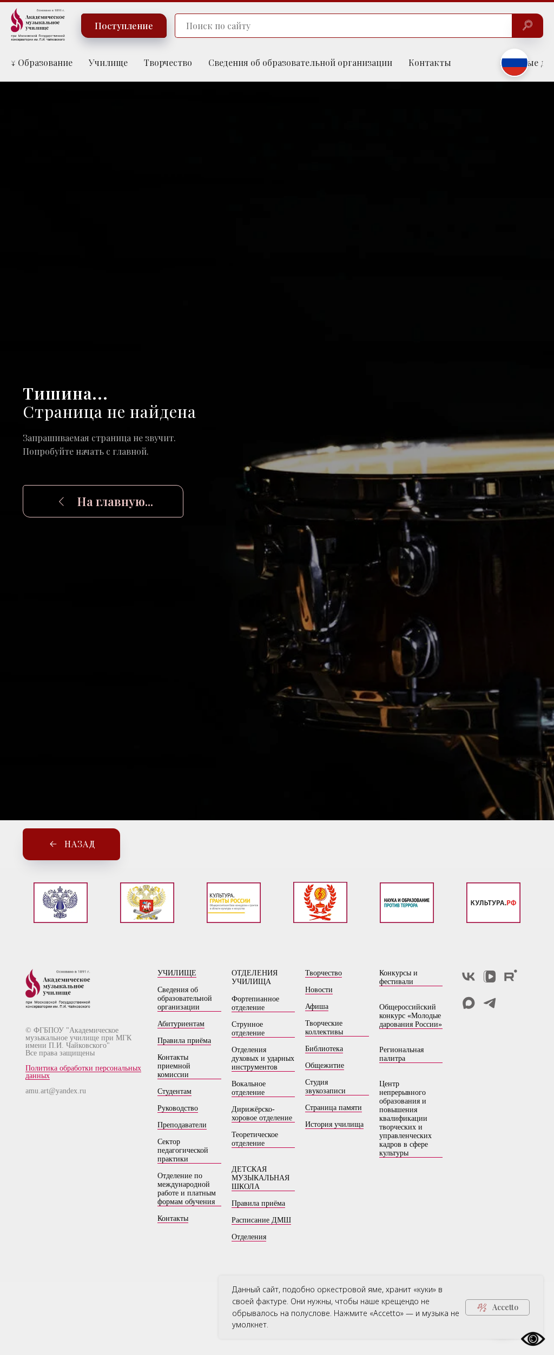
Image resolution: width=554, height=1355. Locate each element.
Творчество (168, 62)
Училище (108, 62)
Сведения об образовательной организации (300, 62)
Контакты (429, 62)
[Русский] (514, 63)
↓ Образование (41, 62)
